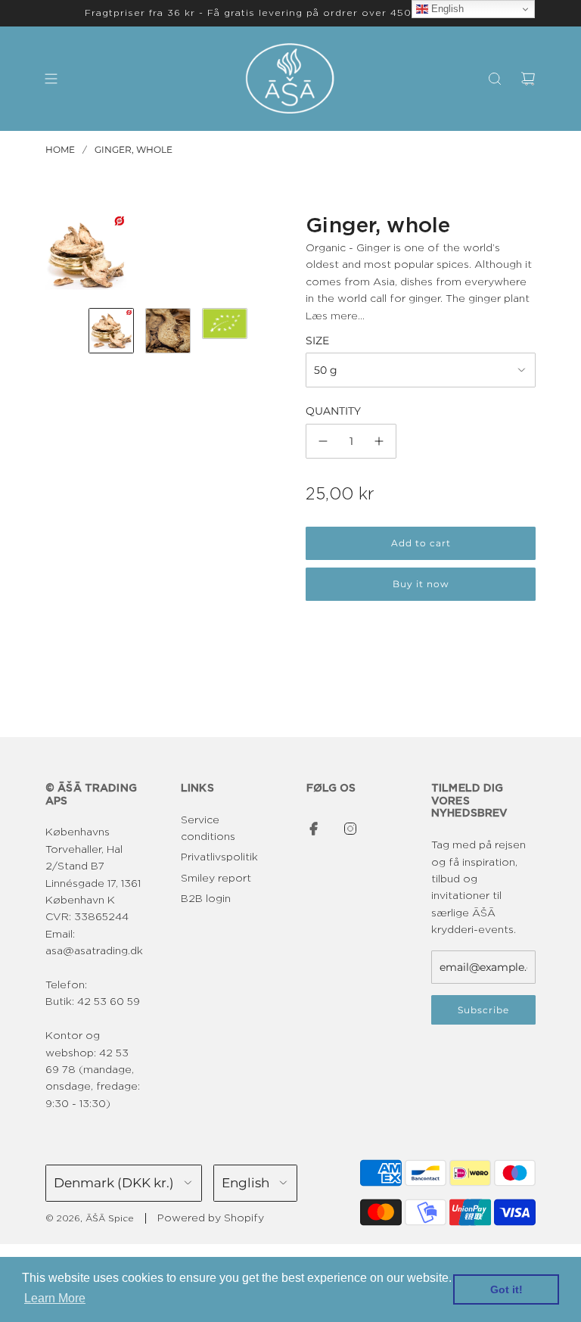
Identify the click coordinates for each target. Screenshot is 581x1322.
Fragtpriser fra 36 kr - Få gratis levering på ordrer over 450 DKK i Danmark (290, 12)
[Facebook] (314, 828)
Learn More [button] (54, 1298)
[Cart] (528, 78)
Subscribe (483, 1010)
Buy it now (421, 583)
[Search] (494, 78)
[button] (57, 255)
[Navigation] (50, 78)
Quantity (333, 411)
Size (317, 340)
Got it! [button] (506, 1289)
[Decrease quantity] (323, 441)
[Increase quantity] (379, 441)
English (446, 8)
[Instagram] (350, 828)
